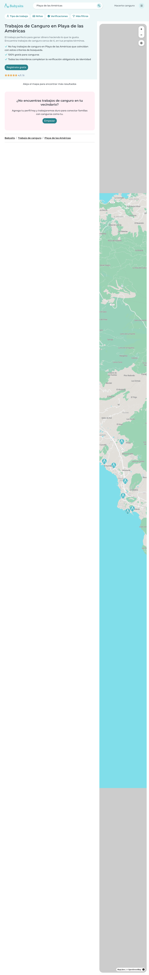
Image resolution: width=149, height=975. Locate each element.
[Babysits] (14, 5)
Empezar (49, 120)
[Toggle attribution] (143, 969)
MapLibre (121, 969)
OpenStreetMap (134, 969)
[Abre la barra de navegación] (141, 5)
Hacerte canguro (124, 5)
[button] (132, 509)
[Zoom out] (141, 35)
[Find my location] (141, 43)
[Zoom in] (141, 29)
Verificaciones (59, 16)
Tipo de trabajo (18, 16)
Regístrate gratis (16, 67)
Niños (39, 16)
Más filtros (81, 16)
